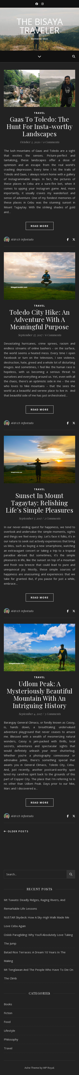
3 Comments (52, 714)
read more (40, 226)
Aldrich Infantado (22, 239)
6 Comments (53, 335)
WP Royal (48, 1067)
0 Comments (51, 142)
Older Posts (18, 831)
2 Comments (52, 518)
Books (8, 1004)
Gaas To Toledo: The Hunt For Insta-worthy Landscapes (40, 126)
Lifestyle (9, 1030)
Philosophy (11, 1039)
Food (7, 1022)
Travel (39, 113)
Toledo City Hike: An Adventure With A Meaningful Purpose (39, 319)
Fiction (8, 1013)
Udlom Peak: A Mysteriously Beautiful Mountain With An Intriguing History (39, 694)
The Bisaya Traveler (39, 25)
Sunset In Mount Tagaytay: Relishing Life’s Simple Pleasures (39, 502)
